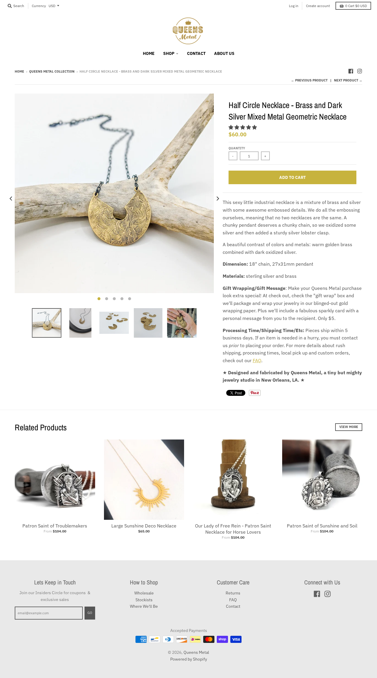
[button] (243, 127)
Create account (318, 6)
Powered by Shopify (188, 659)
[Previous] (11, 199)
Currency (39, 6)
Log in (293, 6)
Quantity (237, 148)
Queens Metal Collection (52, 71)
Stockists (144, 599)
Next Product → (348, 80)
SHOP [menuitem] (168, 53)
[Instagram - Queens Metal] (359, 71)
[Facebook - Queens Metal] (350, 71)
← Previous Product (309, 80)
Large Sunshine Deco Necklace (143, 526)
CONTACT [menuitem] (196, 53)
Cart (356, 6)
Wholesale (144, 593)
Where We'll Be (144, 606)
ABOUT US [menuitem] (224, 53)
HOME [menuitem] (149, 53)
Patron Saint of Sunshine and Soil (322, 526)
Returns (233, 593)
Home (19, 71)
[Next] (217, 199)
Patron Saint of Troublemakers (54, 526)
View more (348, 427)
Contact (233, 606)
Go (89, 613)
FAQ (257, 360)
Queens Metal (196, 652)
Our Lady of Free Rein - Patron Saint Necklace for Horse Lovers (233, 529)
